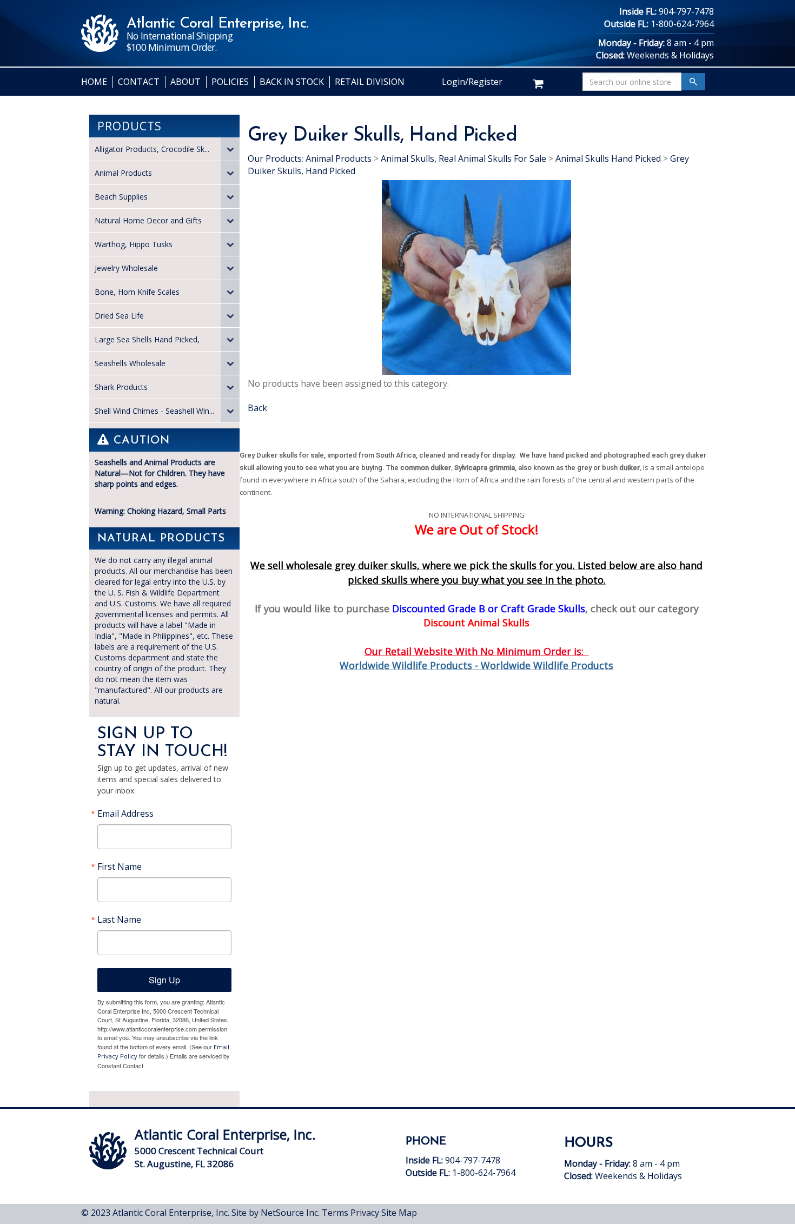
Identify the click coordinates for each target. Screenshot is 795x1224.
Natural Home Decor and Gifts (148, 220)
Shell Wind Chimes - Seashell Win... (154, 411)
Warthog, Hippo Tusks (134, 244)
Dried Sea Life (119, 315)
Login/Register (472, 82)
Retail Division (370, 82)
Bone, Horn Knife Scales (137, 292)
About (185, 82)
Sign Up (164, 980)
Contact (139, 82)
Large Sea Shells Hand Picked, (147, 339)
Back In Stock (292, 82)
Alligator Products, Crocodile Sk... (152, 149)
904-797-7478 (686, 11)
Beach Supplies (121, 196)
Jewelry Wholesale (126, 268)
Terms (335, 1213)
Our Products (275, 158)
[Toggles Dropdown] (230, 149)
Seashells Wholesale (130, 363)
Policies (230, 82)
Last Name (119, 919)
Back (257, 408)
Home (94, 82)
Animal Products (123, 173)
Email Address (125, 813)
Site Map (399, 1213)
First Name (119, 866)
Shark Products (121, 387)
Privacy (364, 1213)
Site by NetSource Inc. (275, 1213)
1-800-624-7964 (682, 24)
